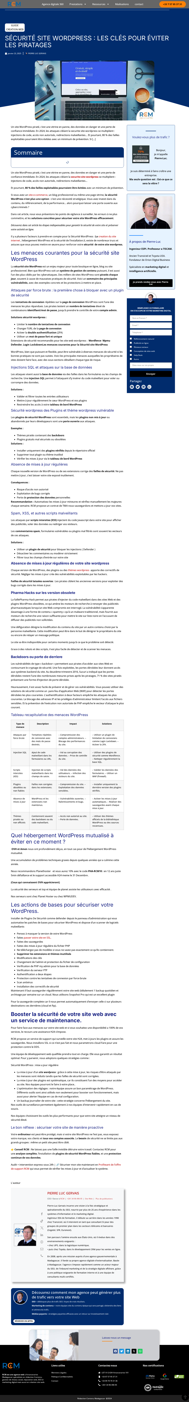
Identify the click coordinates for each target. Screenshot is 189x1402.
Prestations (75, 4)
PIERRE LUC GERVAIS (63, 1193)
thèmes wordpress (78, 570)
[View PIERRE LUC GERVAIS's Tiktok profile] (41, 1221)
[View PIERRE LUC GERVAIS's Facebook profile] (41, 1214)
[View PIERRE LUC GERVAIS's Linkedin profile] (41, 1234)
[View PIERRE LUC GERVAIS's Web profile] (41, 1241)
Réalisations (122, 4)
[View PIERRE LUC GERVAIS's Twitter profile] (41, 1227)
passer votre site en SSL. (37, 937)
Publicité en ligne (141, 343)
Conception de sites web (144, 351)
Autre (136, 359)
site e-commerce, (38, 195)
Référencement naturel (144, 339)
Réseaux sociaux (141, 347)
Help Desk (138, 355)
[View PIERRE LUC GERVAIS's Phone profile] (41, 1255)
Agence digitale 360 (52, 4)
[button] (132, 387)
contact (139, 4)
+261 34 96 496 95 (74, 1198)
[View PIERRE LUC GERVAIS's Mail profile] (41, 1249)
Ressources (98, 4)
